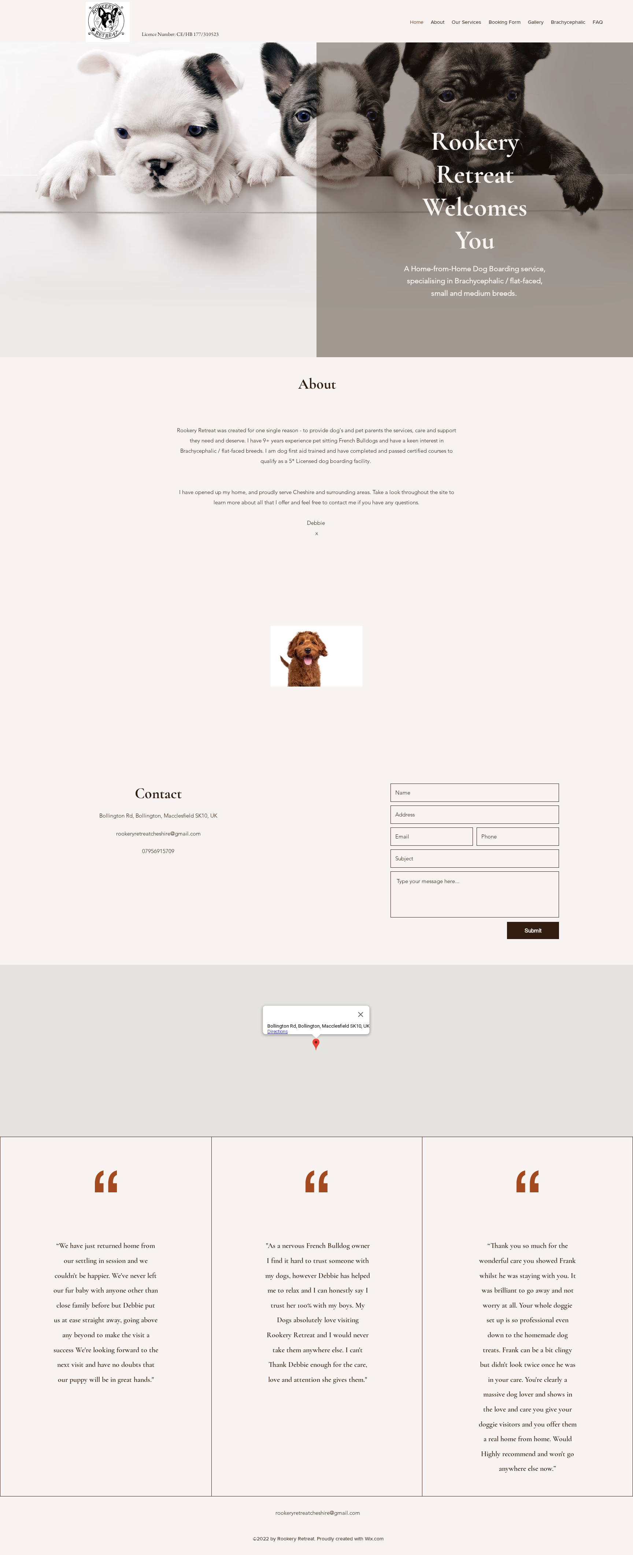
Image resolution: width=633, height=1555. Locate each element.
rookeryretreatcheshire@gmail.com (158, 833)
